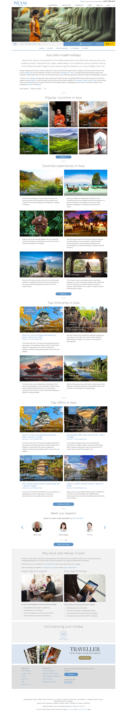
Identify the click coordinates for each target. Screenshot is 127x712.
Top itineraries (75, 48)
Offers (23, 676)
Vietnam (94, 80)
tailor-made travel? (70, 567)
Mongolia (32, 80)
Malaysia (38, 84)
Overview (41, 48)
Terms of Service (82, 709)
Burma (84, 82)
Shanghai (64, 73)
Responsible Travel (49, 682)
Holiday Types (26, 673)
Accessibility (82, 699)
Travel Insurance (49, 671)
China (28, 78)
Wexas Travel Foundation (51, 676)
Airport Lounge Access (50, 673)
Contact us (25, 684)
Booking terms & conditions (67, 699)
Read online (85, 658)
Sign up (71, 674)
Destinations (25, 671)
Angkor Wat (29, 73)
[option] (63, 528)
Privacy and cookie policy (47, 699)
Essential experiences (62, 48)
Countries (50, 48)
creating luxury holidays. (51, 567)
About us (24, 679)
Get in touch (63, 639)
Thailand (85, 80)
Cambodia (78, 80)
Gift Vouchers (47, 679)
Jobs (22, 682)
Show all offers (63, 504)
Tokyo (72, 73)
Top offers (85, 48)
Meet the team (63, 544)
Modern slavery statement (63, 701)
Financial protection (95, 699)
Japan (34, 78)
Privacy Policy (71, 709)
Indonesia (29, 84)
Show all (63, 157)
